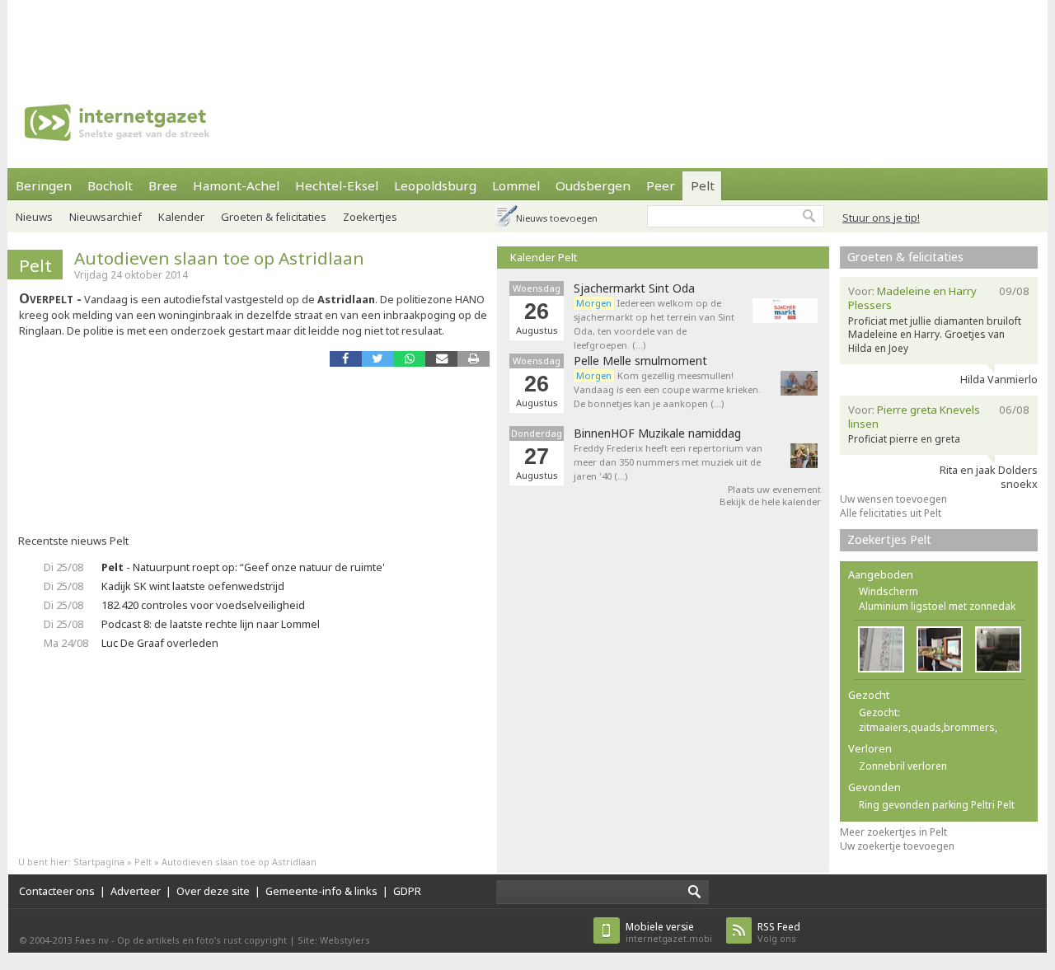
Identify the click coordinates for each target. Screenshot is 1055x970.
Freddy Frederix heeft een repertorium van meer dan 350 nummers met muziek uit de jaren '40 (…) (668, 462)
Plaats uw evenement (774, 489)
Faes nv (92, 940)
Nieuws (34, 216)
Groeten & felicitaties (273, 216)
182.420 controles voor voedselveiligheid (203, 604)
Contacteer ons (57, 890)
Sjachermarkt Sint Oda (634, 288)
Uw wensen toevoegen (893, 499)
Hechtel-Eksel (336, 185)
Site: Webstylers (334, 940)
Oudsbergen (593, 185)
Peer (660, 185)
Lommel (516, 185)
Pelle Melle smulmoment (640, 361)
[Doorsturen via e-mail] (441, 359)
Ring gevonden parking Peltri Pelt (937, 805)
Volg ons (778, 932)
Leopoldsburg (435, 185)
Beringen (44, 185)
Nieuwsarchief (105, 216)
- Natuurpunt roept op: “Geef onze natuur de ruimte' (243, 567)
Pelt (703, 185)
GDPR (407, 890)
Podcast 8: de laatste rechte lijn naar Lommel (210, 623)
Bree (162, 185)
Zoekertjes (370, 216)
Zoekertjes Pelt (889, 539)
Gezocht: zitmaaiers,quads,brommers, (928, 719)
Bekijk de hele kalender (770, 501)
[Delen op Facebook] (346, 359)
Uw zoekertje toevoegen (897, 846)
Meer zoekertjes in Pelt (893, 832)
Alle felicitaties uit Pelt (890, 513)
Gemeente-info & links (321, 890)
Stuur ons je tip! (881, 217)
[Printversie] (473, 359)
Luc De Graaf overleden (159, 642)
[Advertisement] (527, 37)
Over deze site (213, 890)
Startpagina (98, 861)
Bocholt (110, 185)
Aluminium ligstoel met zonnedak (937, 606)
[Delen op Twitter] (378, 359)
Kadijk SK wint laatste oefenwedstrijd (192, 586)
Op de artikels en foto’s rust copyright (202, 940)
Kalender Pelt (543, 257)
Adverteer (135, 890)
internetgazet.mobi (669, 932)
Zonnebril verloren (903, 766)
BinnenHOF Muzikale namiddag (657, 433)
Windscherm (888, 591)
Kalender (181, 216)
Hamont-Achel (236, 185)
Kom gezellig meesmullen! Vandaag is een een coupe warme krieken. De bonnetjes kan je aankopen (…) (667, 389)
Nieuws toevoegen (557, 218)
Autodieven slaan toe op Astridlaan (219, 257)
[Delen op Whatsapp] (409, 359)
